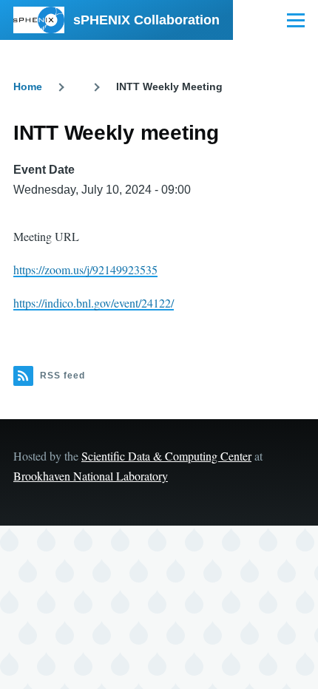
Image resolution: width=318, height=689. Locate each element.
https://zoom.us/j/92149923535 (85, 269)
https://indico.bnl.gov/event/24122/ (93, 302)
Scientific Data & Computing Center (166, 456)
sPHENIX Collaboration (146, 20)
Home (27, 86)
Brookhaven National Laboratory (90, 475)
